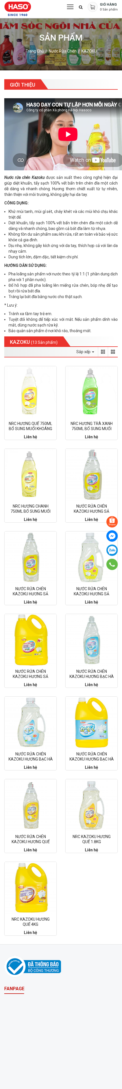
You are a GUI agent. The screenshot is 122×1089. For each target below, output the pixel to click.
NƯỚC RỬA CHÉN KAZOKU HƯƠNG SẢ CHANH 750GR (30, 594)
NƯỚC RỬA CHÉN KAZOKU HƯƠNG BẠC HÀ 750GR (92, 676)
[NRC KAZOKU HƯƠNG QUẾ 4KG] (30, 888)
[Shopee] (112, 521)
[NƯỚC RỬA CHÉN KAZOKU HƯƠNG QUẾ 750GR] (30, 805)
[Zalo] (112, 550)
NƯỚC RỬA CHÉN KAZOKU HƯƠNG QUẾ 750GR (31, 841)
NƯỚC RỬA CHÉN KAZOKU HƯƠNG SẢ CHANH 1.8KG (91, 594)
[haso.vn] (32, 966)
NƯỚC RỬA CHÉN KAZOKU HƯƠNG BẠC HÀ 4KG (92, 759)
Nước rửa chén (63, 51)
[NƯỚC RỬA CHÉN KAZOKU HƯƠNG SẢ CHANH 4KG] (30, 640)
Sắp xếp (83, 351)
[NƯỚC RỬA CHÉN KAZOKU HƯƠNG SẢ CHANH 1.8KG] (91, 557)
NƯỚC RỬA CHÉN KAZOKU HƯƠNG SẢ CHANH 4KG (30, 676)
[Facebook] (112, 536)
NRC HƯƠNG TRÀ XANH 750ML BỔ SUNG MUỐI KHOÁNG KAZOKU (92, 428)
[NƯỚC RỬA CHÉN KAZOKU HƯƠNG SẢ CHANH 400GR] (91, 475)
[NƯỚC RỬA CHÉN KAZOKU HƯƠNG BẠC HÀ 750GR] (91, 640)
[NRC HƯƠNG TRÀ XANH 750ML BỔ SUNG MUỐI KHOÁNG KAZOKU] (91, 392)
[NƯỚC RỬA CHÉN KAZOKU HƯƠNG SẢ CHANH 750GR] (30, 557)
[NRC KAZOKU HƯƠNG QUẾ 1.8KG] (91, 805)
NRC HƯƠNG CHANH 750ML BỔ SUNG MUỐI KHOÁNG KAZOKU (30, 511)
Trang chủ (35, 51)
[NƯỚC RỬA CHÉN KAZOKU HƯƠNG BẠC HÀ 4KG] (91, 723)
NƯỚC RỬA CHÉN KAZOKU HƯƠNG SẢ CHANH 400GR (91, 511)
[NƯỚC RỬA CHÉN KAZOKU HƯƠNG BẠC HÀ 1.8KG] (30, 723)
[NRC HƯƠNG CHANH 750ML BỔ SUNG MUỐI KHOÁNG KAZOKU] (30, 475)
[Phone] (112, 564)
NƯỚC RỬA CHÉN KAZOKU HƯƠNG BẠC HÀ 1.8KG (31, 759)
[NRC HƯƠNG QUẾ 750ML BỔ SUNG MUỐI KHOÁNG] (30, 392)
